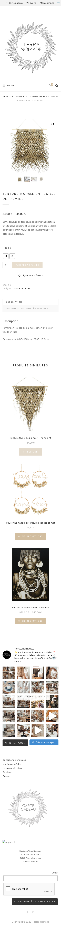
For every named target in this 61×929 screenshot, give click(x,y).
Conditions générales (14, 760)
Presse (6, 776)
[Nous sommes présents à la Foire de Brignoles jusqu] (9, 716)
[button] (53, 124)
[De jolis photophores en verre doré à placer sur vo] (9, 730)
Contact (7, 772)
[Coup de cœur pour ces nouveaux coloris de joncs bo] (23, 730)
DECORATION (18, 96)
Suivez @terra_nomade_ (30, 696)
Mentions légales (12, 764)
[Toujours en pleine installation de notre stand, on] (52, 687)
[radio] (5, 256)
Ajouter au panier (27, 265)
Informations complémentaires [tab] (27, 308)
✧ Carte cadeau (14, 3)
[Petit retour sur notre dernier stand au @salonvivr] (9, 701)
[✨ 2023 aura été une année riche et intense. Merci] (52, 716)
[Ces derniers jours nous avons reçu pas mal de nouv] (37, 716)
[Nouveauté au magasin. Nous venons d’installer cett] (9, 673)
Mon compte (47, 3)
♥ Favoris (31, 3)
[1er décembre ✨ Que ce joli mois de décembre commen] (52, 730)
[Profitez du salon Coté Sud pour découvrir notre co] (37, 687)
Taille (8, 247)
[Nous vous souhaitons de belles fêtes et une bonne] (37, 701)
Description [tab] (14, 302)
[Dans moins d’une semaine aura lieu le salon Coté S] (23, 701)
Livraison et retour (13, 768)
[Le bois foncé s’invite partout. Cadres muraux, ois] (37, 673)
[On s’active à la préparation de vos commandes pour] (37, 730)
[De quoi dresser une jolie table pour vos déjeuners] (9, 687)
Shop (5, 96)
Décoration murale (38, 96)
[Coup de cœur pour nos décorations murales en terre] (23, 687)
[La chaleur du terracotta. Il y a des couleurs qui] (23, 673)
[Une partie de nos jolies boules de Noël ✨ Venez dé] (52, 701)
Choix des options (30, 536)
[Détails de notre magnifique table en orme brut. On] (23, 716)
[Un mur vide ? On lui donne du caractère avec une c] (52, 673)
